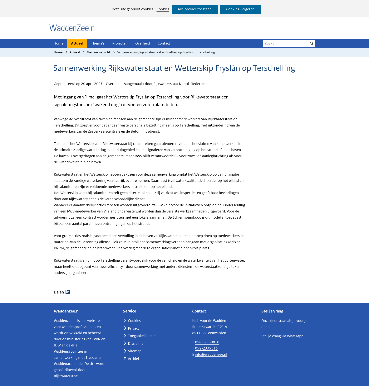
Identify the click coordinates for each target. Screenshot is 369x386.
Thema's (98, 43)
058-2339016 (206, 348)
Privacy (133, 328)
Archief (133, 358)
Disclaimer (136, 343)
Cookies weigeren (240, 9)
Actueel (77, 43)
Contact (164, 43)
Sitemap (134, 351)
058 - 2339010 (207, 342)
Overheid (142, 43)
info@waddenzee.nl (211, 354)
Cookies (163, 9)
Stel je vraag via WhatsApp (282, 336)
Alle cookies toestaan (195, 9)
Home (58, 43)
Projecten (120, 43)
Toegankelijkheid (142, 336)
